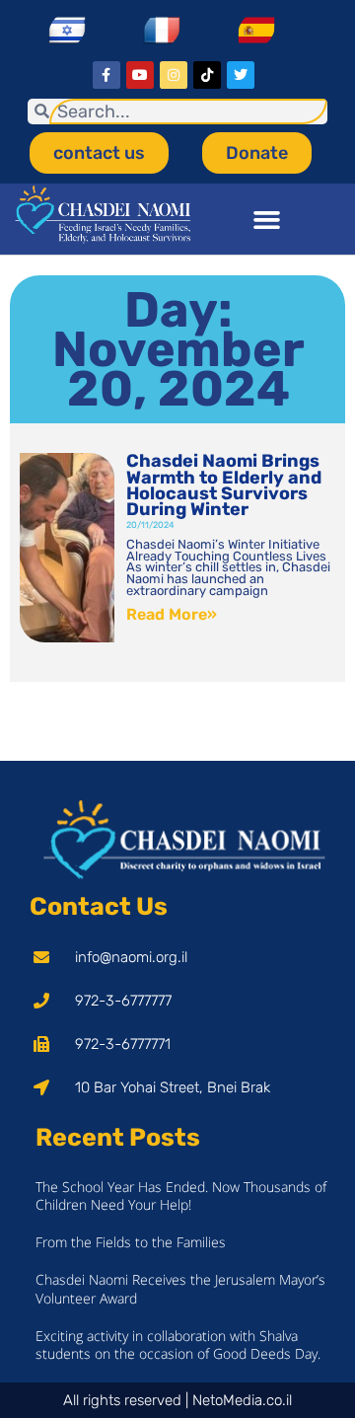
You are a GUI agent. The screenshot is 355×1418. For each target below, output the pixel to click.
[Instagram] (173, 75)
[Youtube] (140, 75)
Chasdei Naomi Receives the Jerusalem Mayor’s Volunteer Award (180, 1288)
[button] (267, 219)
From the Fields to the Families (131, 1241)
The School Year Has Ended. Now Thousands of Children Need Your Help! (181, 1195)
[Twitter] (240, 75)
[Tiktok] (207, 75)
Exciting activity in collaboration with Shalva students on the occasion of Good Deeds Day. (178, 1344)
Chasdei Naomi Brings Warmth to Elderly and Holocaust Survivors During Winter (223, 485)
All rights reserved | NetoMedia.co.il (177, 1400)
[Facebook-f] (106, 75)
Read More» (171, 614)
